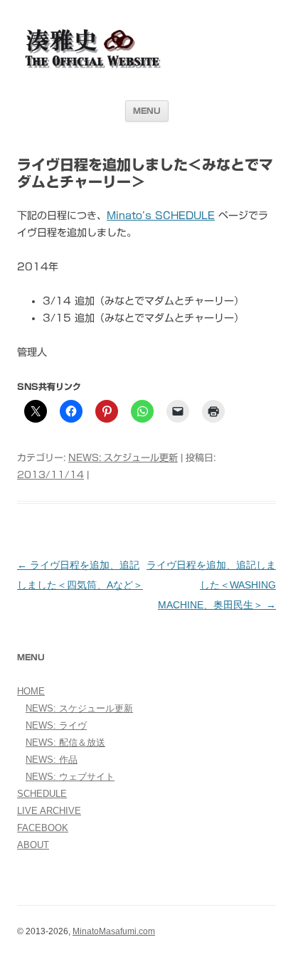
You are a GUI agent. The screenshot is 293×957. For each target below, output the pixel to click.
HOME (31, 691)
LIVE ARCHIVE (49, 810)
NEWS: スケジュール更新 (123, 457)
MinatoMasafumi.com (114, 931)
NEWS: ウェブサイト (70, 776)
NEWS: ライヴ (56, 725)
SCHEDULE (42, 793)
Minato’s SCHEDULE (161, 216)
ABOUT (33, 845)
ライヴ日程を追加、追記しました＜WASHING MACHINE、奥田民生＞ (211, 584)
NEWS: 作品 (52, 759)
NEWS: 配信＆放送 (65, 742)
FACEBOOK (42, 828)
